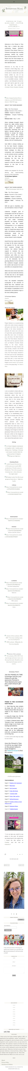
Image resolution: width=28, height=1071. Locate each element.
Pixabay (7, 842)
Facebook (20, 362)
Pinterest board (12, 751)
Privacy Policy (5, 1062)
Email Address (7, 925)
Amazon (7, 178)
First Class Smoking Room (14, 639)
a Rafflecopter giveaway (14, 776)
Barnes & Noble (9, 180)
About (3, 1060)
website (14, 362)
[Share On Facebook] (17, 854)
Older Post (21, 865)
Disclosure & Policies (7, 1064)
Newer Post (6, 865)
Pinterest (7, 844)
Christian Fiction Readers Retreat (14, 87)
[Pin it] (22, 854)
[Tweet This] (19, 854)
